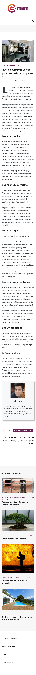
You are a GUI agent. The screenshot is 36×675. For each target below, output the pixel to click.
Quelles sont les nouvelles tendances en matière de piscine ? (17, 618)
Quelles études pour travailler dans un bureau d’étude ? (26, 440)
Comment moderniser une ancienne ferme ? (10, 440)
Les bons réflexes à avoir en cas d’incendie (14, 582)
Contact (5, 654)
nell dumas (5, 81)
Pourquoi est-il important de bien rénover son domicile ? (15, 503)
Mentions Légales (8, 646)
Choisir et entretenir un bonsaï (14, 538)
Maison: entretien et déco (10, 66)
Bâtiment (5, 497)
